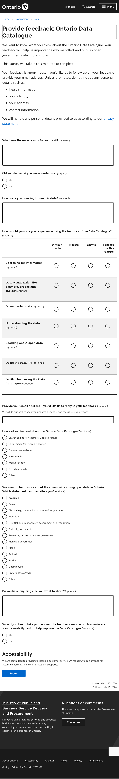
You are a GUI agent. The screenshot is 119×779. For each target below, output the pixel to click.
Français (70, 6)
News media (15, 456)
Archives (49, 760)
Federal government (20, 529)
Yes (10, 179)
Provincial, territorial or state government (31, 535)
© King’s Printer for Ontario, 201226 (22, 767)
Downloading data (19, 306)
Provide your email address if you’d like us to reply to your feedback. (49, 405)
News (64, 760)
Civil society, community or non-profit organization (36, 510)
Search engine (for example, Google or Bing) (33, 437)
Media (12, 547)
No (10, 186)
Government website (20, 450)
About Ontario (10, 760)
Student (13, 560)
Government (22, 19)
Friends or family (18, 469)
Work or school (17, 462)
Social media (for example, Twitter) (27, 444)
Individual (14, 516)
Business (13, 504)
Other (12, 475)
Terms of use (96, 760)
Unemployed (16, 566)
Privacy (78, 760)
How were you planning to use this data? (30, 198)
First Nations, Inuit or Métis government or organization (39, 522)
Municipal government (21, 541)
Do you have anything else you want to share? (33, 591)
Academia (14, 497)
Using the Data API (19, 362)
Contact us (73, 722)
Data (36, 19)
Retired (13, 554)
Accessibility (31, 760)
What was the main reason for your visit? (30, 140)
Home (6, 19)
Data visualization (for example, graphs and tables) (21, 286)
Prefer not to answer (20, 572)
